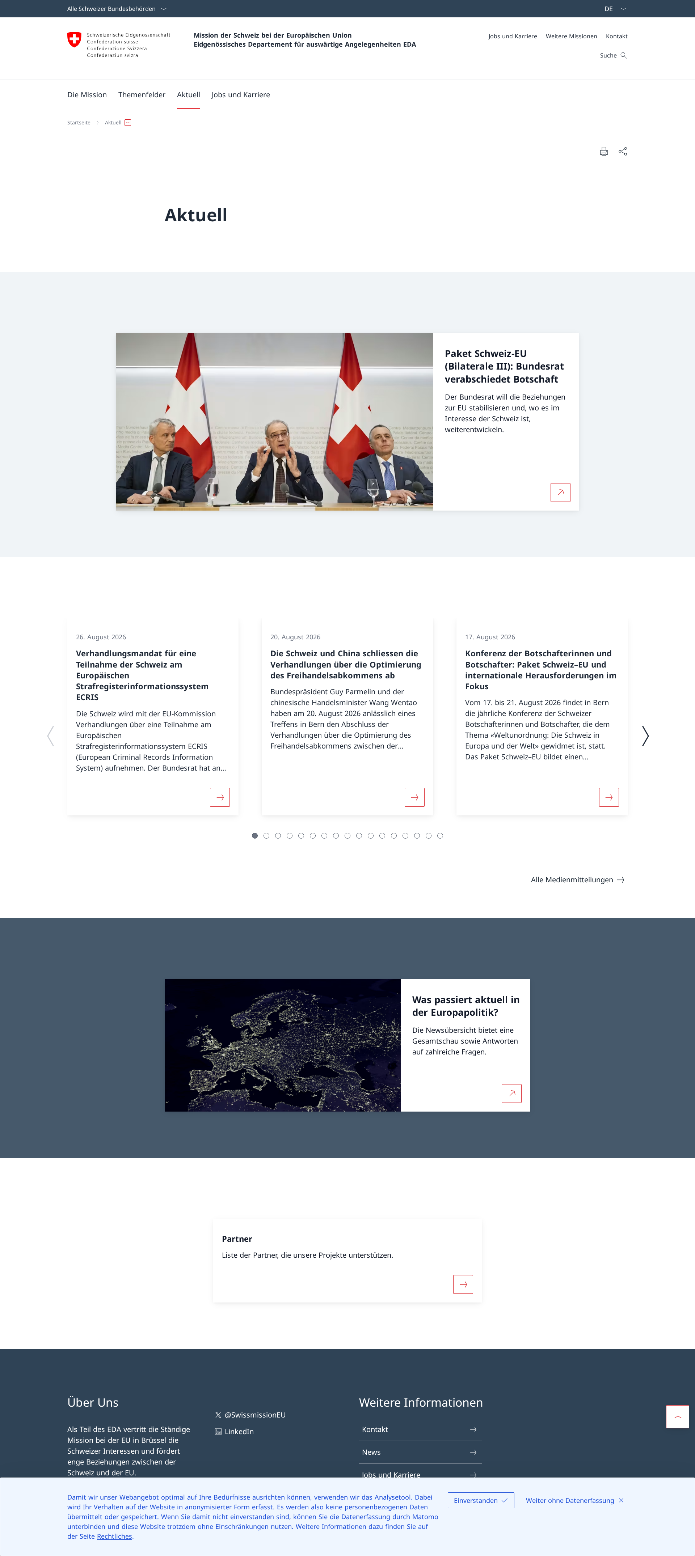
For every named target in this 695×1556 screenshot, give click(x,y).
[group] (153, 716)
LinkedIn (239, 1431)
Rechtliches (114, 1536)
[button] (87, 94)
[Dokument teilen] (622, 151)
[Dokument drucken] (603, 151)
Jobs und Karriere (391, 1475)
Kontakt (375, 1429)
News (371, 1452)
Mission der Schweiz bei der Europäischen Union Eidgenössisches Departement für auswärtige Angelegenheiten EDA (305, 39)
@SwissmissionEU (255, 1415)
